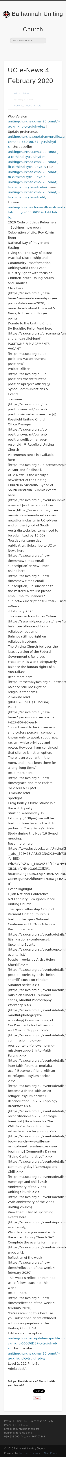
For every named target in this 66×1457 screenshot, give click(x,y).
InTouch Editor (22, 93)
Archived (18, 105)
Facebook (32, 50)
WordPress (50, 1453)
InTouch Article (33, 105)
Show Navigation (53, 33)
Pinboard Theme (28, 1453)
